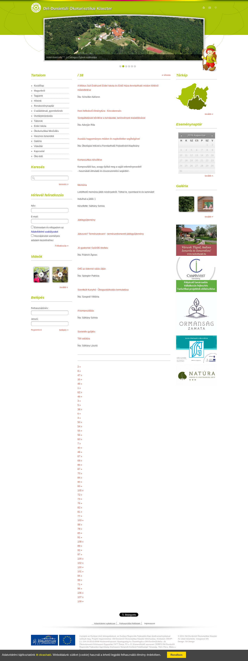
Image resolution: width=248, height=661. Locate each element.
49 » (80, 383)
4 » (79, 418)
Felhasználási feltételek (129, 623)
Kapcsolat (39, 151)
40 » (80, 447)
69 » (80, 460)
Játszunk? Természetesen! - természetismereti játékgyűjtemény (111, 234)
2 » (79, 366)
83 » (80, 486)
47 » (80, 375)
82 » (80, 507)
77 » (80, 516)
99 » (80, 580)
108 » (81, 541)
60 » (80, 439)
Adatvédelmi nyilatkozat (104, 623)
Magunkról (39, 90)
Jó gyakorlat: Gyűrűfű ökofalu (93, 248)
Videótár (38, 146)
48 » (80, 452)
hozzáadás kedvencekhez (215, 7)
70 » (80, 473)
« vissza (166, 75)
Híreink (37, 100)
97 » (80, 554)
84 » (80, 477)
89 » (80, 546)
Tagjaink (38, 95)
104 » (81, 558)
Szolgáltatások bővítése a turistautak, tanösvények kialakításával (111, 118)
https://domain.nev (36, 8)
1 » (79, 388)
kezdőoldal (203, 7)
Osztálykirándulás (43, 116)
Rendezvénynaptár (44, 106)
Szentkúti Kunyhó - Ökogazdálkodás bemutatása (103, 289)
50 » (80, 422)
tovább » (64, 287)
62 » (80, 392)
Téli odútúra (84, 338)
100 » (81, 567)
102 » (81, 563)
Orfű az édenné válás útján (92, 268)
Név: (33, 205)
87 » (80, 469)
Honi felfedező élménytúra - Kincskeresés (99, 111)
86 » (80, 465)
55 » (80, 430)
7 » (79, 443)
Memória (82, 185)
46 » (80, 396)
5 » (79, 405)
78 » (80, 529)
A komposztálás (86, 310)
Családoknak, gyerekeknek (48, 111)
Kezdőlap (39, 85)
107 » (81, 597)
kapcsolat (209, 7)
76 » (80, 503)
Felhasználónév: (39, 308)
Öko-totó (38, 156)
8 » (79, 371)
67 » (80, 456)
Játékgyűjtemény (86, 220)
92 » (80, 550)
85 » (80, 533)
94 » (80, 575)
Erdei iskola (40, 126)
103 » (81, 520)
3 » (79, 401)
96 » (80, 588)
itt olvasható (43, 654)
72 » (80, 494)
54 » (80, 426)
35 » (80, 379)
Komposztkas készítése (90, 159)
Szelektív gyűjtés (86, 331)
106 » (81, 593)
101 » (81, 571)
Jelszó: (34, 319)
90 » (80, 482)
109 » (81, 601)
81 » (80, 511)
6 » (79, 413)
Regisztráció (36, 330)
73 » (80, 499)
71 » (80, 584)
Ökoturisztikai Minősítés (46, 131)
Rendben (176, 654)
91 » (80, 537)
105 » (81, 490)
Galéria (38, 141)
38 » (80, 409)
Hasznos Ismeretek (44, 136)
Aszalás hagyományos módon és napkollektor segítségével (109, 139)
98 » (80, 524)
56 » (80, 435)
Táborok (38, 121)
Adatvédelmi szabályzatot (44, 231)
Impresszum (149, 623)
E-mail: (34, 216)
